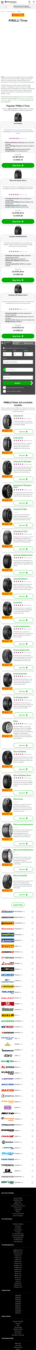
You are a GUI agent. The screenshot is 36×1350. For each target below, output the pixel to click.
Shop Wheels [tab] (30, 343)
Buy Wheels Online (18, 1200)
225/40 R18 (18, 1303)
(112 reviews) (29, 629)
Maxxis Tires (18, 1273)
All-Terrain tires (18, 1208)
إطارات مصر (18, 1345)
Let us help (24, 348)
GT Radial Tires (18, 1267)
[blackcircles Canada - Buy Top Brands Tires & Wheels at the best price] (12, 2)
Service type (6, 374)
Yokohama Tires (18, 1287)
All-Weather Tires (18, 1204)
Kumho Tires (18, 1271)
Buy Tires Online (18, 1198)
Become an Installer (18, 1321)
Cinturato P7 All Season (22, 461)
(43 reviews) (29, 605)
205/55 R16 (18, 1297)
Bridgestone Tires (18, 1250)
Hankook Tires (18, 1269)
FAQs (18, 1325)
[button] (2, 2)
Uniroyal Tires (18, 1283)
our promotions (31, 409)
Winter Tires (18, 1202)
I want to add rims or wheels (14, 391)
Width (4, 350)
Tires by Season (18, 1230)
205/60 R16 (18, 1299)
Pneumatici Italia (18, 1347)
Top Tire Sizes (18, 1333)
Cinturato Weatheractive (23, 555)
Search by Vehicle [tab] (17, 343)
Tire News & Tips (18, 1239)
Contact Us (18, 1323)
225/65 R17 (18, 1307)
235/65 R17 (18, 1313)
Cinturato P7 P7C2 (20, 531)
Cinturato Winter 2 (20, 579)
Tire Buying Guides (18, 1237)
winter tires (22, 98)
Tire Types (18, 1232)
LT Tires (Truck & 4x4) (18, 1213)
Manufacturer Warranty (18, 1335)
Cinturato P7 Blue (20, 509)
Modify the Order (18, 1329)
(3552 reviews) (29, 440)
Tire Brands (18, 1228)
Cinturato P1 (18, 416)
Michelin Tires (18, 1275)
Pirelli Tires (18, 1279)
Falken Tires (18, 1259)
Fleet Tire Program (18, 1215)
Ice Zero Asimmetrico (21, 626)
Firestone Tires (18, 1261)
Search (17, 383)
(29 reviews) (29, 581)
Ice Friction (17, 602)
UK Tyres (18, 1349)
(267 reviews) (29, 778)
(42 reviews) (29, 418)
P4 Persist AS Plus (20, 674)
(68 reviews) (29, 754)
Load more (18, 905)
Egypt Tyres (18, 1343)
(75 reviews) (29, 676)
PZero (15, 721)
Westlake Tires (18, 1285)
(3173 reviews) (29, 723)
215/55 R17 (18, 1301)
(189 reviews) (29, 700)
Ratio (14, 350)
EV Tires (18, 1212)
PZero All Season (19, 751)
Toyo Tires (18, 1281)
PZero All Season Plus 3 (22, 775)
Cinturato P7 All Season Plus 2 (22, 486)
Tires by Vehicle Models (18, 1236)
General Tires (18, 1263)
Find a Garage (18, 1327)
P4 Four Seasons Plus (21, 650)
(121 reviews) (29, 489)
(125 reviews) (29, 464)
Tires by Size (18, 1226)
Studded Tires (18, 1210)
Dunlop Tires (18, 1258)
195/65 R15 (18, 1295)
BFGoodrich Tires (18, 1252)
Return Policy (18, 1331)
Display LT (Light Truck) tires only (15, 387)
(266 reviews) (29, 534)
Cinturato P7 (18, 438)
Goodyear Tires (18, 1265)
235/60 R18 (18, 1311)
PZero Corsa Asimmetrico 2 (23, 851)
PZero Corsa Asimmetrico (23, 824)
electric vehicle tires (15, 100)
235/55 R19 (18, 1309)
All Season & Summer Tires (18, 1206)
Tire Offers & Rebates (18, 1224)
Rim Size (26, 350)
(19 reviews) (29, 652)
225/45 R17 (18, 1305)
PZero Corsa (18, 799)
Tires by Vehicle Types (18, 1234)
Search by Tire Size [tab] (7, 343)
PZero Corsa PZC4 (20, 875)
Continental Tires (18, 1254)
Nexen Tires (18, 1277)
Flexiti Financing (18, 1241)
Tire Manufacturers (8, 1245)
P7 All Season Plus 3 (20, 697)
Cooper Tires (18, 1256)
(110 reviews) (29, 557)
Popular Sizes (6, 1290)
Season (5, 358)
